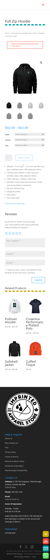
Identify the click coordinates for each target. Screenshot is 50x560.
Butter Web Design (14, 554)
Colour (8, 140)
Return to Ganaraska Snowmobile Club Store (24, 45)
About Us (8, 438)
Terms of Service (11, 457)
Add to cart (24, 157)
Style (7, 134)
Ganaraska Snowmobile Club (21, 33)
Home (7, 33)
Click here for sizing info (15, 203)
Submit (38, 280)
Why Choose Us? (11, 443)
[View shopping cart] (46, 534)
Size (6, 145)
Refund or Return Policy (14, 461)
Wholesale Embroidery (14, 466)
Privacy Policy (10, 452)
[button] (41, 63)
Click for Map (10, 487)
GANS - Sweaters (39, 33)
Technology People (22, 557)
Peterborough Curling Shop (16, 470)
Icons (34, 557)
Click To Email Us (12, 499)
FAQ (6, 447)
